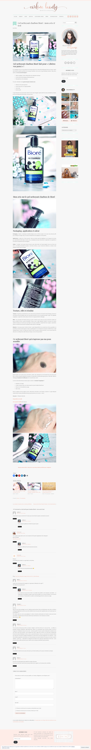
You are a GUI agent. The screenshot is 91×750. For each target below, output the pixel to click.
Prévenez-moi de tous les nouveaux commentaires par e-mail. (28, 708)
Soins (25, 16)
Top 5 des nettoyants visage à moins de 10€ (19, 491)
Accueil (15, 16)
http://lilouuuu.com (16, 539)
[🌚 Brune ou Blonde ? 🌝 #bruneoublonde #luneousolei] (74, 106)
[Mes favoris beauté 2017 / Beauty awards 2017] (49, 486)
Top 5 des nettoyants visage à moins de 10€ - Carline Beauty (27, 576)
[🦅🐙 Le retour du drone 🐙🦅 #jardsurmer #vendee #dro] (65, 106)
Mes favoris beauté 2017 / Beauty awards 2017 (48, 491)
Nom (16, 691)
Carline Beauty (20, 748)
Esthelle (18, 555)
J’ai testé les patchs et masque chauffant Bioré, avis (34, 491)
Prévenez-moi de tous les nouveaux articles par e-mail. (27, 710)
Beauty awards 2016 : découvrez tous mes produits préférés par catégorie (34, 467)
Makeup (20, 16)
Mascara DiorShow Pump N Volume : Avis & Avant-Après (44, 504)
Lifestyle (31, 16)
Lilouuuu (18, 532)
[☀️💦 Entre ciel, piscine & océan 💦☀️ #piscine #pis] (74, 114)
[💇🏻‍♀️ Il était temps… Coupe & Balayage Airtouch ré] (74, 97)
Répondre (14, 518)
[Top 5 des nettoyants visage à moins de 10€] (19, 486)
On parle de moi (53, 16)
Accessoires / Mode (39, 16)
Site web (16, 702)
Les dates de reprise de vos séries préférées (23, 504)
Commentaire (18, 678)
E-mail (16, 697)
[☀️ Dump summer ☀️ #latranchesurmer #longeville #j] (65, 97)
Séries (47, 16)
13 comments (22, 498)
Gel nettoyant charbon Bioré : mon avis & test (36, 24)
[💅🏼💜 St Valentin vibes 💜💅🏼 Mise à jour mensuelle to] (65, 114)
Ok (63, 81)
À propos (61, 16)
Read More (63, 55)
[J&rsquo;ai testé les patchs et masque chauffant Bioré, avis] (34, 486)
